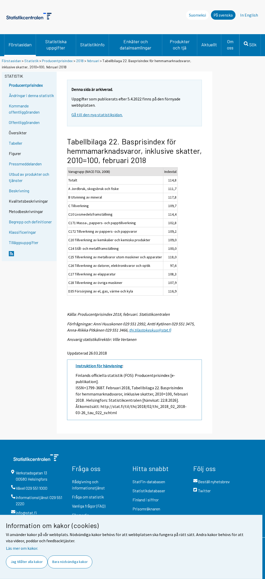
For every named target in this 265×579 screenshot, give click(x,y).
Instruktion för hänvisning (99, 365)
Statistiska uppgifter (56, 44)
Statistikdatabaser (148, 490)
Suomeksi (197, 15)
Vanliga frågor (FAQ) (88, 505)
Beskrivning (19, 190)
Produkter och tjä (180, 44)
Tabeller (15, 143)
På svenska (223, 15)
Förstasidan (20, 44)
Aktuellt (209, 44)
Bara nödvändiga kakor (70, 561)
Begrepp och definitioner (30, 221)
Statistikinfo (92, 44)
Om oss (230, 44)
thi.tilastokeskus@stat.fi (150, 330)
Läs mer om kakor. (22, 548)
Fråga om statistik (88, 496)
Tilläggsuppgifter (23, 242)
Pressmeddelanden (25, 163)
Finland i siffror (145, 499)
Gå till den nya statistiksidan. (97, 114)
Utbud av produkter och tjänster (29, 177)
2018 (80, 60)
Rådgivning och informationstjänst (88, 484)
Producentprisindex (57, 60)
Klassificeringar (22, 232)
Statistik (31, 60)
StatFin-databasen (148, 481)
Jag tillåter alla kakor (27, 561)
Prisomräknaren (146, 508)
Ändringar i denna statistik (31, 95)
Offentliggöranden (24, 122)
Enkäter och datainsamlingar (135, 44)
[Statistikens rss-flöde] (31, 255)
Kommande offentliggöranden (24, 108)
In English (249, 15)
